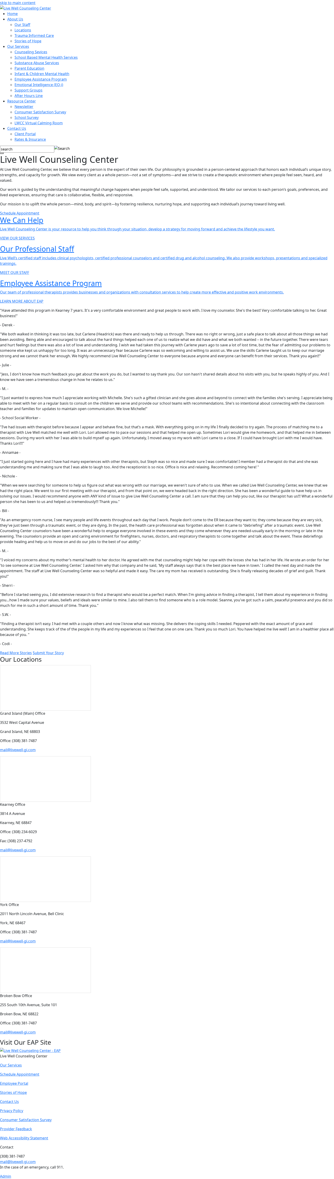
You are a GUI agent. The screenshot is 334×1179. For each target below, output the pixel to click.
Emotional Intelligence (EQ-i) (39, 84)
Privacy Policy (11, 1110)
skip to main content (17, 2)
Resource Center (21, 101)
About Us (15, 19)
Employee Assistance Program (41, 79)
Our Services (18, 46)
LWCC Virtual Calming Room (39, 122)
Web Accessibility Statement (24, 1138)
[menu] (2, 153)
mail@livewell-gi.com (18, 749)
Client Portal (25, 133)
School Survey (27, 117)
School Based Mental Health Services (46, 57)
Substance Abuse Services (37, 62)
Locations (23, 30)
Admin (5, 1176)
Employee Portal (14, 1083)
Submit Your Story (48, 652)
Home (12, 13)
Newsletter (24, 106)
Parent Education (29, 68)
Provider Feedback (16, 1128)
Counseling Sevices (31, 51)
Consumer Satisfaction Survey (40, 112)
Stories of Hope (28, 40)
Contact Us (16, 128)
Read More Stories (16, 652)
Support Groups (28, 90)
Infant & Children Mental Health (42, 73)
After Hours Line (29, 95)
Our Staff (22, 24)
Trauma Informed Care (34, 35)
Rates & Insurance (30, 139)
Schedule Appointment (19, 213)
